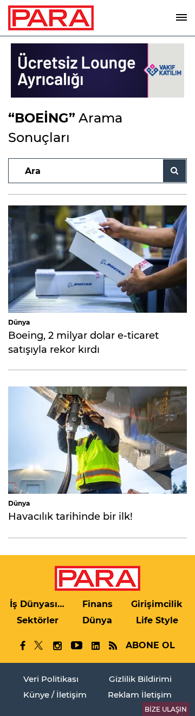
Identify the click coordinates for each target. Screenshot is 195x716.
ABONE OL (150, 645)
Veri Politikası (51, 679)
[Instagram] (57, 645)
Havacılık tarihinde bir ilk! (70, 517)
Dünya (19, 322)
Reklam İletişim (140, 694)
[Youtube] (76, 645)
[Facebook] (23, 645)
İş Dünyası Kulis (38, 604)
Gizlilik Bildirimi (140, 679)
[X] (39, 645)
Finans (97, 604)
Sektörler (37, 620)
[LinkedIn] (95, 646)
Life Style (157, 620)
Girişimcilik (157, 604)
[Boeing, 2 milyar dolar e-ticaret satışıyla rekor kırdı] (97, 259)
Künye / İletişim (55, 694)
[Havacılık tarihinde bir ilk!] (97, 440)
